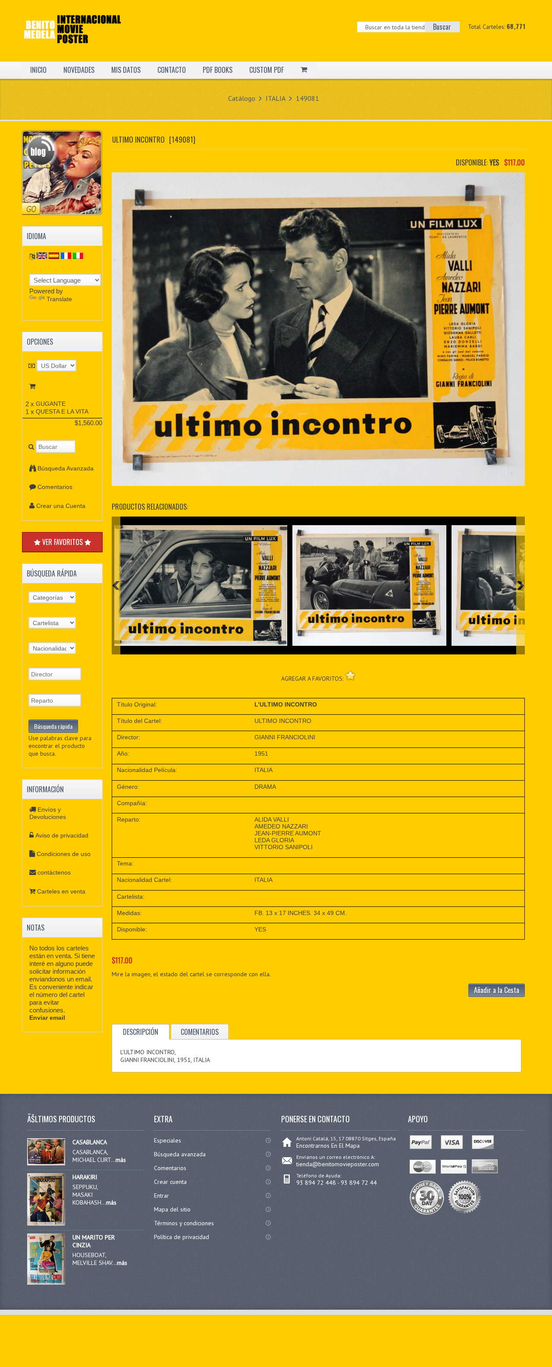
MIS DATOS (126, 70)
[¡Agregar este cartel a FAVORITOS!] (350, 675)
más (121, 1160)
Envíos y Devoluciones (47, 813)
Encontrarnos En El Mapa (328, 1145)
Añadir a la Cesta (496, 990)
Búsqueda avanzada (180, 1154)
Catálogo (241, 98)
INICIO (38, 70)
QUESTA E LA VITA (62, 411)
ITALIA (275, 98)
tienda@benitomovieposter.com (337, 1164)
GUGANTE (51, 403)
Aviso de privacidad (61, 835)
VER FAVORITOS (63, 542)
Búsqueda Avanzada (66, 468)
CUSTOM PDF (266, 70)
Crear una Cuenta (60, 505)
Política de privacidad (181, 1237)
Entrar (161, 1195)
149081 (307, 98)
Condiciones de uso (64, 853)
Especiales (167, 1140)
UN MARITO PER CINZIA (93, 1241)
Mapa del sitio (172, 1209)
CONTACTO (171, 70)
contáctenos (54, 872)
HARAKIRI (84, 1177)
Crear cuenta (170, 1182)
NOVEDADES (78, 70)
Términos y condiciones (184, 1223)
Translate (59, 299)
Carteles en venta (61, 891)
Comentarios (55, 486)
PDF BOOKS (217, 70)
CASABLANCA (89, 1142)
